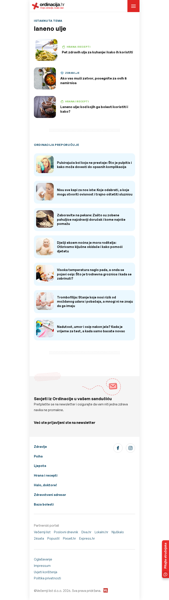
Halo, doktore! (45, 485)
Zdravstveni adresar (50, 495)
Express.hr (87, 538)
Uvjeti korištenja (45, 572)
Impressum (42, 565)
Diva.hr (86, 532)
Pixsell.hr (69, 538)
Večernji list (42, 532)
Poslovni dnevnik (66, 532)
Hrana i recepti (45, 475)
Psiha (38, 456)
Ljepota (40, 466)
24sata (39, 538)
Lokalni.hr (101, 532)
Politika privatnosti (47, 578)
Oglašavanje (43, 559)
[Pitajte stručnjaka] (165, 559)
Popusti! (53, 538)
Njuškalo (118, 532)
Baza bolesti (44, 504)
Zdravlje (40, 446)
